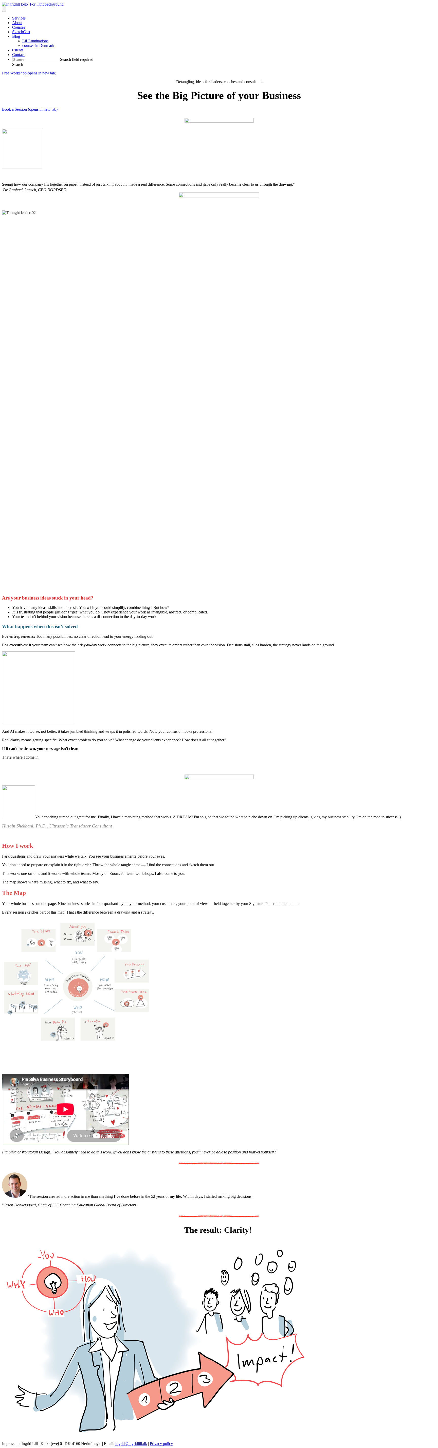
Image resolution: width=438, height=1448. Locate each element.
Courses (18, 27)
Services (19, 18)
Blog (16, 36)
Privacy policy (161, 1443)
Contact (18, 54)
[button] (17, 64)
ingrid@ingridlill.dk (131, 1443)
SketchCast (21, 32)
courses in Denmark (38, 45)
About (17, 23)
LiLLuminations (35, 41)
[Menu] (4, 9)
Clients (17, 50)
